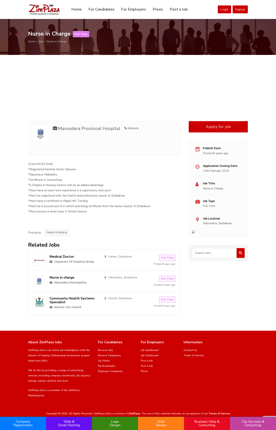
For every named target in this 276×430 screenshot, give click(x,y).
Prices (158, 9)
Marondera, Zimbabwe (217, 223)
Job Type (209, 201)
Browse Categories (109, 355)
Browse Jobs (105, 350)
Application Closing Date (220, 166)
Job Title (209, 183)
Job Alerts (104, 360)
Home (76, 9)
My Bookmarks (106, 366)
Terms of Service (194, 355)
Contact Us (190, 350)
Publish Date (212, 148)
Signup (240, 9)
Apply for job (218, 126)
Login (224, 9)
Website (133, 128)
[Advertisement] (138, 83)
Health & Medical (56, 232)
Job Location (211, 218)
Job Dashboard (149, 350)
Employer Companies (110, 371)
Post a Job (179, 9)
